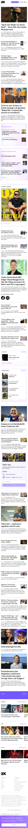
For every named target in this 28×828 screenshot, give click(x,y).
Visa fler (3, 177)
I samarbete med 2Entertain (8, 129)
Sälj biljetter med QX (7, 363)
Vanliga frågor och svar (20, 781)
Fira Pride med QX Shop (9, 139)
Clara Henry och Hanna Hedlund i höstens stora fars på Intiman (11, 133)
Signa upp (14, 824)
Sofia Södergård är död (8, 156)
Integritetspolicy (18, 788)
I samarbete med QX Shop (8, 137)
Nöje (2, 779)
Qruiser (3, 786)
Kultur (2, 154)
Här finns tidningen (18, 786)
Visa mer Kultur (22, 747)
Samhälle (3, 169)
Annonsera (16, 777)
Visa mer (23, 351)
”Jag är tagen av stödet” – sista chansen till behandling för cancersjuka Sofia (10, 164)
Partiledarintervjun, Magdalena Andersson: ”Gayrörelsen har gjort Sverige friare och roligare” (11, 172)
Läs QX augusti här (5, 223)
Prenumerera (15, 2)
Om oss (16, 779)
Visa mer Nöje (23, 723)
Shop (2, 788)
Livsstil (3, 161)
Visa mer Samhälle (21, 701)
